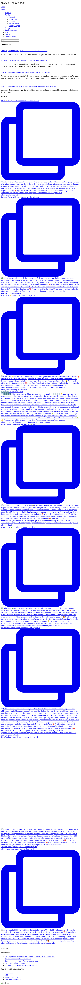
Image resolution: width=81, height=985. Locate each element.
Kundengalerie (10, 37)
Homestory (13, 19)
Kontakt (8, 34)
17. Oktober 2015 (14, 60)
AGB (6, 975)
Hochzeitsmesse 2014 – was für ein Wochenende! (34, 72)
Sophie (7, 28)
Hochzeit (12, 17)
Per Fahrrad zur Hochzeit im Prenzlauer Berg (34, 51)
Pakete (7, 15)
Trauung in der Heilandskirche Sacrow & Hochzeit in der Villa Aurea (30, 957)
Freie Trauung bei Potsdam (15, 963)
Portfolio (8, 13)
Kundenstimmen (11, 30)
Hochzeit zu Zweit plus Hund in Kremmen (34, 60)
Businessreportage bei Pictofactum (18, 959)
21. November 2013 (11, 86)
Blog (6, 32)
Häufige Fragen (14, 26)
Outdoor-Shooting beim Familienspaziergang (21, 961)
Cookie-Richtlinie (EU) (13, 979)
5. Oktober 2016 (13, 51)
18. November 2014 (11, 72)
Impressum (9, 973)
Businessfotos (14, 24)
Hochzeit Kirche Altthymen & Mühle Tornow (21, 965)
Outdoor (12, 21)
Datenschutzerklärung (13, 977)
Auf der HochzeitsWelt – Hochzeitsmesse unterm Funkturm (37, 86)
